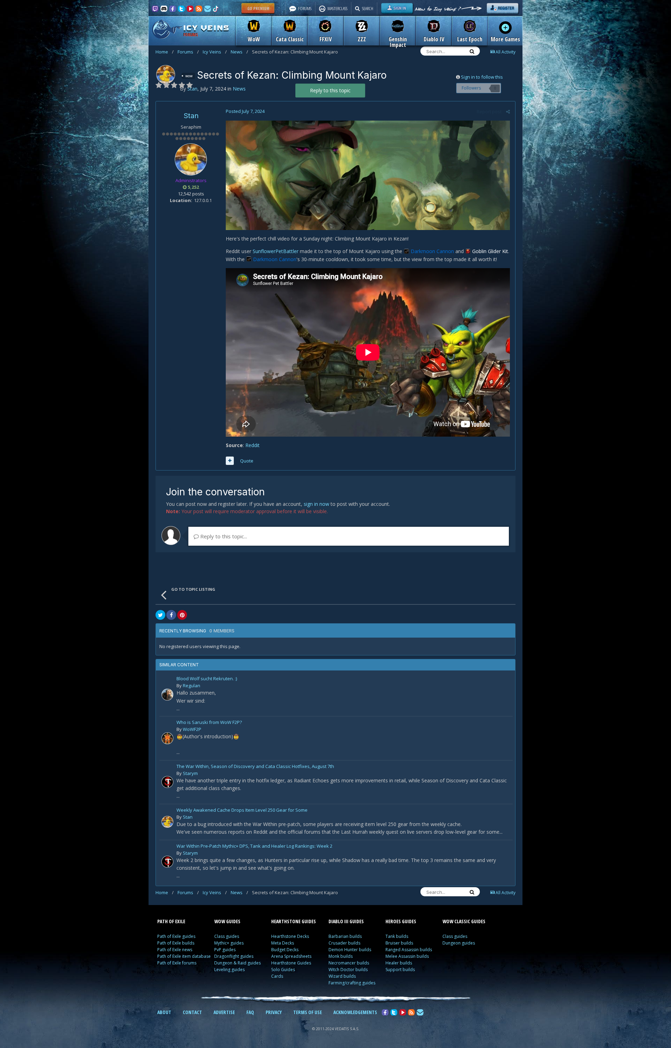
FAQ (250, 1012)
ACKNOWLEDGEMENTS (355, 1012)
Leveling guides (229, 969)
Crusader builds (344, 943)
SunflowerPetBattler (275, 251)
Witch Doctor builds (348, 969)
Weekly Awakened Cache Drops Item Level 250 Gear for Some (242, 810)
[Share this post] (508, 111)
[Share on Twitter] (160, 615)
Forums (188, 52)
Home (165, 52)
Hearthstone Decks (290, 936)
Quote (246, 461)
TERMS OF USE (307, 1012)
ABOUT (164, 1012)
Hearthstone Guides (291, 963)
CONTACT (192, 1012)
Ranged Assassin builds (408, 950)
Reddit (252, 445)
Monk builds (341, 956)
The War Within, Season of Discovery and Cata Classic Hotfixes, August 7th (255, 766)
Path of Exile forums (176, 963)
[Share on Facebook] (171, 615)
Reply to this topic (330, 90)
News (239, 52)
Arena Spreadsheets (291, 956)
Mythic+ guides (229, 943)
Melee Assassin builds (407, 956)
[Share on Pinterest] (182, 615)
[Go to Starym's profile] (167, 782)
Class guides (226, 936)
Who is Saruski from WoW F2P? (209, 722)
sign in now (316, 504)
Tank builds (396, 936)
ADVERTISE (224, 1012)
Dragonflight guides (233, 956)
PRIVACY (274, 1012)
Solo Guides (283, 969)
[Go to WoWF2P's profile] (167, 738)
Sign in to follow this (482, 77)
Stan (191, 116)
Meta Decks (282, 943)
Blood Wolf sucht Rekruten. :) (206, 679)
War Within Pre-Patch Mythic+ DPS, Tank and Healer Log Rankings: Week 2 (254, 846)
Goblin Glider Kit (490, 251)
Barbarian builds (345, 936)
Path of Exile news (174, 950)
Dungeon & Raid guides (237, 963)
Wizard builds (342, 976)
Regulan (191, 685)
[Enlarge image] (368, 174)
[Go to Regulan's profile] (167, 695)
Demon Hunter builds (350, 950)
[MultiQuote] (230, 461)
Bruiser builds (399, 943)
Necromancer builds (349, 963)
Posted (245, 111)
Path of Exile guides (176, 936)
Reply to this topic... (223, 536)
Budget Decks (284, 950)
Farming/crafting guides (352, 983)
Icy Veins (215, 52)
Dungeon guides (458, 943)
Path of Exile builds (175, 943)
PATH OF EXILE (171, 921)
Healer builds (398, 963)
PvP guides (225, 950)
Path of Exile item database (184, 956)
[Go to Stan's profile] (165, 74)
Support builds (400, 969)
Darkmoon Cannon (432, 251)
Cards (277, 976)
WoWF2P (192, 729)
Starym (190, 773)
